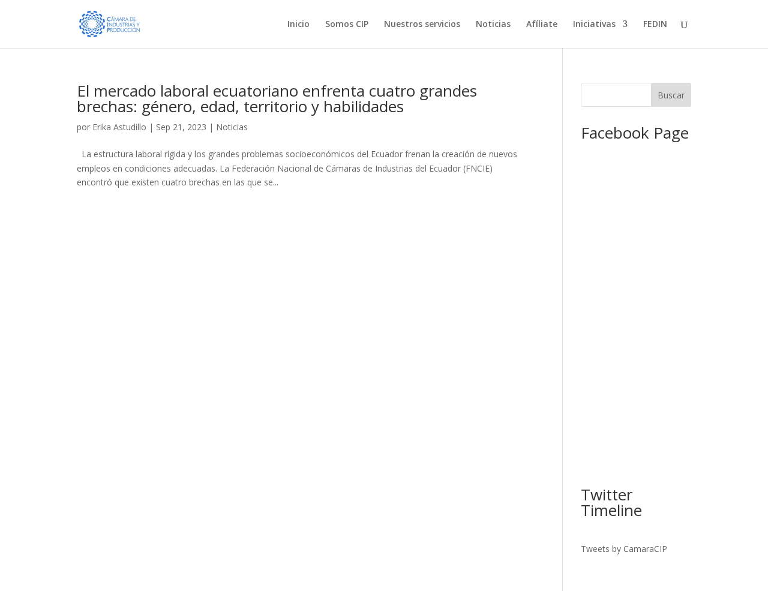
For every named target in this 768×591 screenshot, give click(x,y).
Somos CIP (346, 24)
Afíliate (541, 24)
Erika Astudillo (119, 127)
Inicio (298, 24)
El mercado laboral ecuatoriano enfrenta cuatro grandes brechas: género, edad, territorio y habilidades (277, 98)
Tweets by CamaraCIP (624, 548)
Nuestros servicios (422, 24)
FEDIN (655, 24)
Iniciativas (594, 24)
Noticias (493, 24)
